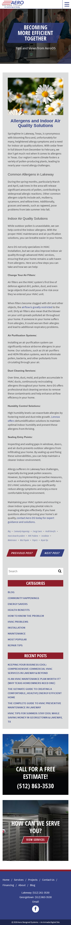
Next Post (52, 553)
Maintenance (12, 540)
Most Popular (24, 540)
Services (19, 879)
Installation (45, 535)
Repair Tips (44, 540)
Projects (35, 540)
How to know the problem (16, 535)
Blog (9, 531)
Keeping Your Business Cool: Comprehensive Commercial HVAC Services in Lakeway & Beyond (30, 669)
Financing (8, 885)
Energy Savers (37, 531)
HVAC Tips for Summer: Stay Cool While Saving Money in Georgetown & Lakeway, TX (35, 717)
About (22, 885)
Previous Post (22, 553)
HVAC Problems (33, 535)
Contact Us (48, 879)
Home (6, 879)
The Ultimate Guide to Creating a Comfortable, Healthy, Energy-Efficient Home (35, 693)
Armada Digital (49, 922)
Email (35, 901)
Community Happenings (21, 531)
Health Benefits (50, 531)
